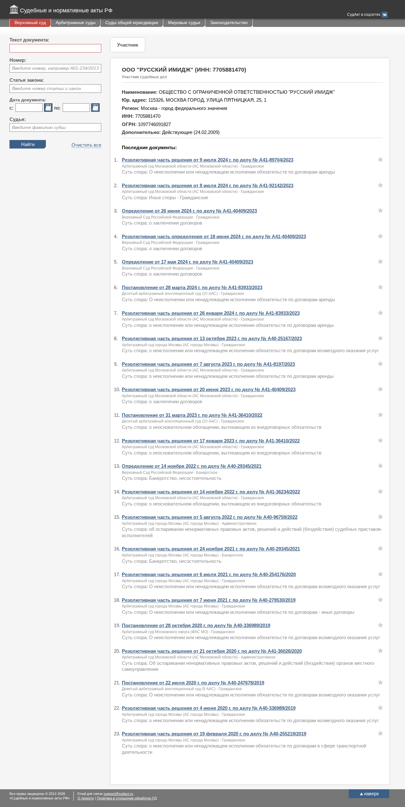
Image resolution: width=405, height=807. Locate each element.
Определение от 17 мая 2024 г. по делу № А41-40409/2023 (187, 261)
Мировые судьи (184, 22)
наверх (369, 793)
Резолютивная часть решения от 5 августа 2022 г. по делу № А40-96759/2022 (209, 517)
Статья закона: (26, 80)
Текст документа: (29, 39)
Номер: (17, 60)
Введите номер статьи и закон (46, 88)
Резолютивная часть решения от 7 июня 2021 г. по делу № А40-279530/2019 (209, 600)
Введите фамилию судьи (39, 127)
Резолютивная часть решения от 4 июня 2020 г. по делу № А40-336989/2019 (209, 708)
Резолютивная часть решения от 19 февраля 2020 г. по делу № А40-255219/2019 (214, 733)
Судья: (17, 119)
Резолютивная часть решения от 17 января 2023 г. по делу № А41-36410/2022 (211, 440)
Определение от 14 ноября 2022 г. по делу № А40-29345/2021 (191, 466)
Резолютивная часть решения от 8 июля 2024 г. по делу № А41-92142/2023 (207, 185)
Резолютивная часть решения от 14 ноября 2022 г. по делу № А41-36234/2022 (211, 491)
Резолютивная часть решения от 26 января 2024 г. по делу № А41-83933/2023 (211, 313)
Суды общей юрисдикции (131, 22)
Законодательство (229, 22)
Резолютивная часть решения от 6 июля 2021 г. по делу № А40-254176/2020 (209, 574)
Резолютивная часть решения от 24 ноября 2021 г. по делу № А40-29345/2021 (211, 548)
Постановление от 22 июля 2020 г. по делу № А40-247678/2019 (193, 682)
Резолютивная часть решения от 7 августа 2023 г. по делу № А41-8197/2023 (208, 364)
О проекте (86, 798)
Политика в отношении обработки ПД (127, 798)
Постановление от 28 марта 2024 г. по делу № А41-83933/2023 (192, 287)
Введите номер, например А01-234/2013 (55, 68)
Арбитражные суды (76, 22)
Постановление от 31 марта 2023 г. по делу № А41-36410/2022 (192, 415)
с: (11, 108)
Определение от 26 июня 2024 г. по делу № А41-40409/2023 (189, 210)
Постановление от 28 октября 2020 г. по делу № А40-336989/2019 (196, 625)
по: (57, 108)
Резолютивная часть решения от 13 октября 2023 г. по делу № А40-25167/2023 (212, 338)
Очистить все (86, 145)
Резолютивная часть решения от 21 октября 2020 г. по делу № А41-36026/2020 (212, 651)
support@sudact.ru (118, 794)
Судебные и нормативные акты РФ (66, 10)
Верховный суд (30, 22)
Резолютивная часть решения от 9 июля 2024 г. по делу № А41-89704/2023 (207, 159)
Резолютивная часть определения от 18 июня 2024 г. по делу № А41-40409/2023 (214, 236)
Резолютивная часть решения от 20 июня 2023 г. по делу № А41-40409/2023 (209, 389)
